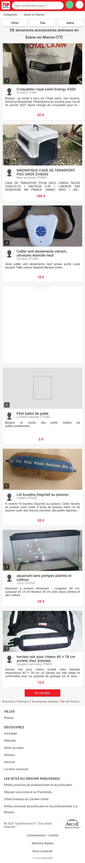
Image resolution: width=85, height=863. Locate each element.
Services (9, 762)
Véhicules (10, 740)
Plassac (9, 717)
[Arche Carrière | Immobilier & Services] (72, 825)
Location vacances (16, 769)
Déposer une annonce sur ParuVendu (28, 792)
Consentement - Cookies (43, 835)
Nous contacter (43, 851)
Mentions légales (42, 843)
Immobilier (10, 733)
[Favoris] (10, 114)
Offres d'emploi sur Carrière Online (26, 799)
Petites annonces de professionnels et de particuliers (38, 784)
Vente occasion (14, 747)
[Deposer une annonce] (70, 5)
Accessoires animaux (45, 701)
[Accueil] (6, 5)
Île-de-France (70, 701)
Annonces (8, 701)
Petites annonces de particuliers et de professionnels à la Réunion (40, 809)
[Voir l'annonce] (73, 114)
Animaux (23, 701)
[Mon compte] (79, 5)
